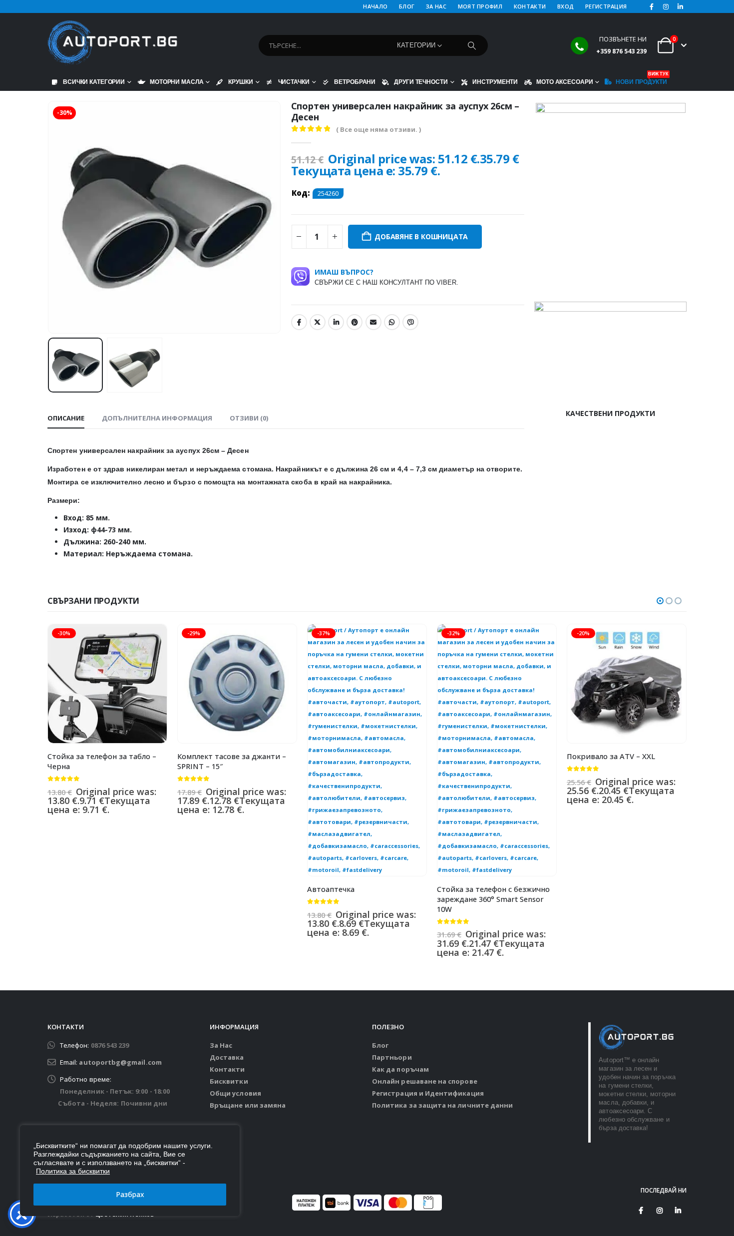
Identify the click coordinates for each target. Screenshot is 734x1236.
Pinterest (355, 322)
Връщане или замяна (248, 1105)
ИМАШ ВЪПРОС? (386, 276)
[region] (130, 1170)
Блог (380, 1045)
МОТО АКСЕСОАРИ (564, 81)
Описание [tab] (65, 417)
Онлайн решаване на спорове (424, 1081)
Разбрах (130, 1194)
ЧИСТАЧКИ (294, 81)
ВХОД (565, 6)
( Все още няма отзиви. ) (378, 129)
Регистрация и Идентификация (428, 1093)
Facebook (299, 322)
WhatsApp (392, 322)
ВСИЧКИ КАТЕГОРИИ (94, 81)
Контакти (227, 1069)
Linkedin (678, 1210)
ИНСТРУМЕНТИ (495, 81)
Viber (410, 322)
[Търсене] (471, 45)
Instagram (659, 1210)
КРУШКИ (240, 81)
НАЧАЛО (375, 6)
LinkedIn (336, 322)
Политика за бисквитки (73, 1171)
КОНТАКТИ (530, 6)
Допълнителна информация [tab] (157, 417)
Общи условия (235, 1093)
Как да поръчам (400, 1069)
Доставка (227, 1057)
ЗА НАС (436, 6)
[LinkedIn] (680, 6)
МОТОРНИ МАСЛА (176, 81)
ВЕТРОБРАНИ (354, 81)
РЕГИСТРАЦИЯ (606, 6)
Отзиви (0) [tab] (249, 417)
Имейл (373, 322)
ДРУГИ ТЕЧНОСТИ (420, 81)
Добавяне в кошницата (421, 236)
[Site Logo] (112, 42)
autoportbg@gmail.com (120, 1062)
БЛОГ (406, 6)
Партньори (392, 1057)
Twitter (318, 322)
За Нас (221, 1045)
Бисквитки (229, 1081)
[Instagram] (666, 6)
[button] (49, 217)
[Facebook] (651, 6)
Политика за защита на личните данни (442, 1105)
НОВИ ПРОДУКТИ (641, 79)
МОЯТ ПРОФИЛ (480, 6)
